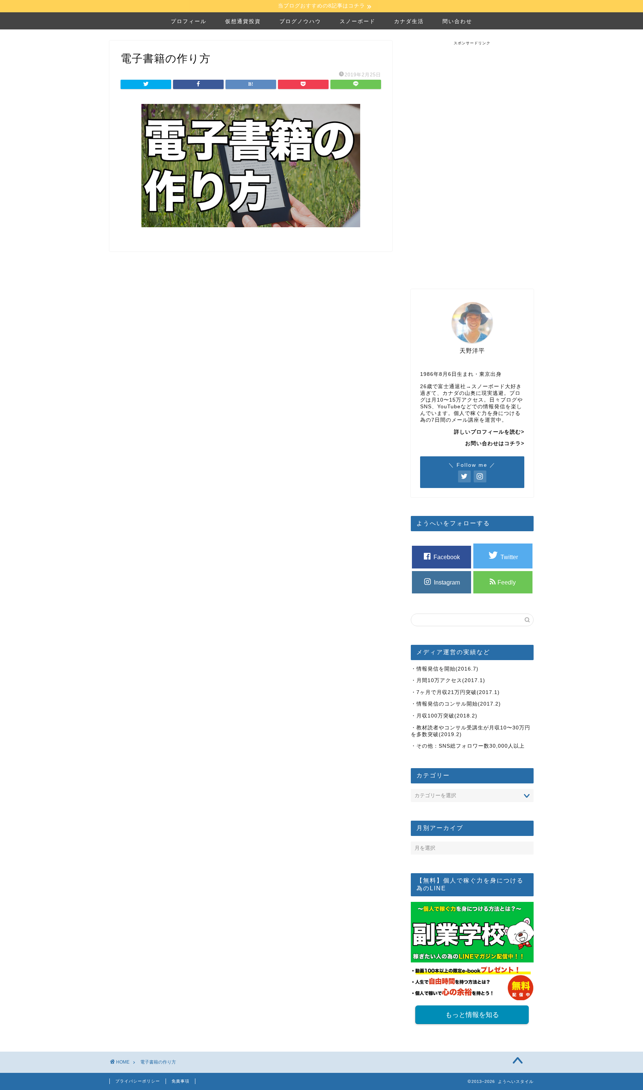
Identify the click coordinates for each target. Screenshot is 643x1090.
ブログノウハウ (300, 21)
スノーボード (357, 21)
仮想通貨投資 (243, 21)
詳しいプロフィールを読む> (489, 432)
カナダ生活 (409, 21)
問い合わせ (457, 21)
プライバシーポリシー (137, 1081)
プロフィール (189, 21)
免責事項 (180, 1081)
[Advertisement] (472, 157)
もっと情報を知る (472, 1014)
